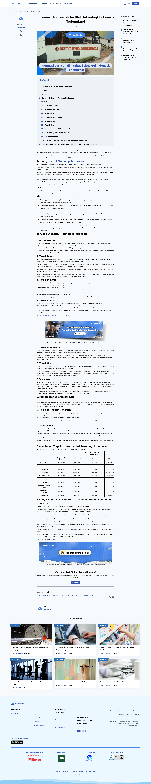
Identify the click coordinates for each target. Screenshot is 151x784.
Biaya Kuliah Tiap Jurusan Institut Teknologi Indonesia (64, 140)
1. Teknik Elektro (51, 102)
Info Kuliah (19, 11)
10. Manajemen (51, 137)
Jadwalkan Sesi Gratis (61, 716)
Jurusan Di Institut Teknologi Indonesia (58, 98)
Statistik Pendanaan (16, 717)
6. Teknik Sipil (50, 121)
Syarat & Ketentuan (38, 710)
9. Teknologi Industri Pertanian (57, 133)
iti (76, 595)
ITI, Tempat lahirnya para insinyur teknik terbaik (56, 315)
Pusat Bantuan (67, 3)
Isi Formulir (75, 582)
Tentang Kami (15, 713)
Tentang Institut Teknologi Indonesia (57, 86)
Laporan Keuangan (38, 725)
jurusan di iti (70, 595)
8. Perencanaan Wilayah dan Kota (59, 129)
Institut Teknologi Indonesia (66, 161)
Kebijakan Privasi (38, 714)
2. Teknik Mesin (51, 106)
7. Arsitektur (50, 125)
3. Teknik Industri (52, 110)
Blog (12, 11)
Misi (46, 94)
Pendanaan (36, 721)
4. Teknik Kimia (51, 113)
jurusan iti (63, 595)
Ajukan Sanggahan (60, 727)
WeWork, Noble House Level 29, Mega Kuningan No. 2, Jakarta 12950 (75, 771)
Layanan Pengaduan (60, 723)
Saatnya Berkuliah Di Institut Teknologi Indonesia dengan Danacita (69, 144)
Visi (45, 90)
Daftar (136, 3)
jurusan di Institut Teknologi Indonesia (47, 595)
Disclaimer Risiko (38, 718)
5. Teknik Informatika (53, 117)
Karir (12, 721)
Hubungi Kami (81, 710)
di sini (54, 539)
